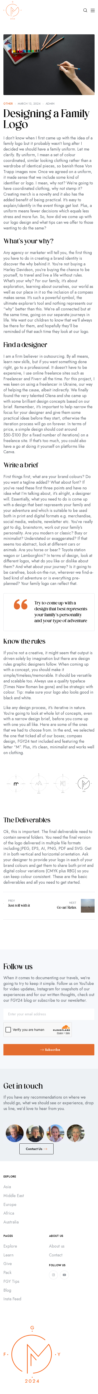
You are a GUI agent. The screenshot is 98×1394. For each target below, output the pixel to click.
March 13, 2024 (29, 104)
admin (50, 104)
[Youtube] (64, 1275)
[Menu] (93, 10)
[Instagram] (53, 1275)
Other (8, 104)
